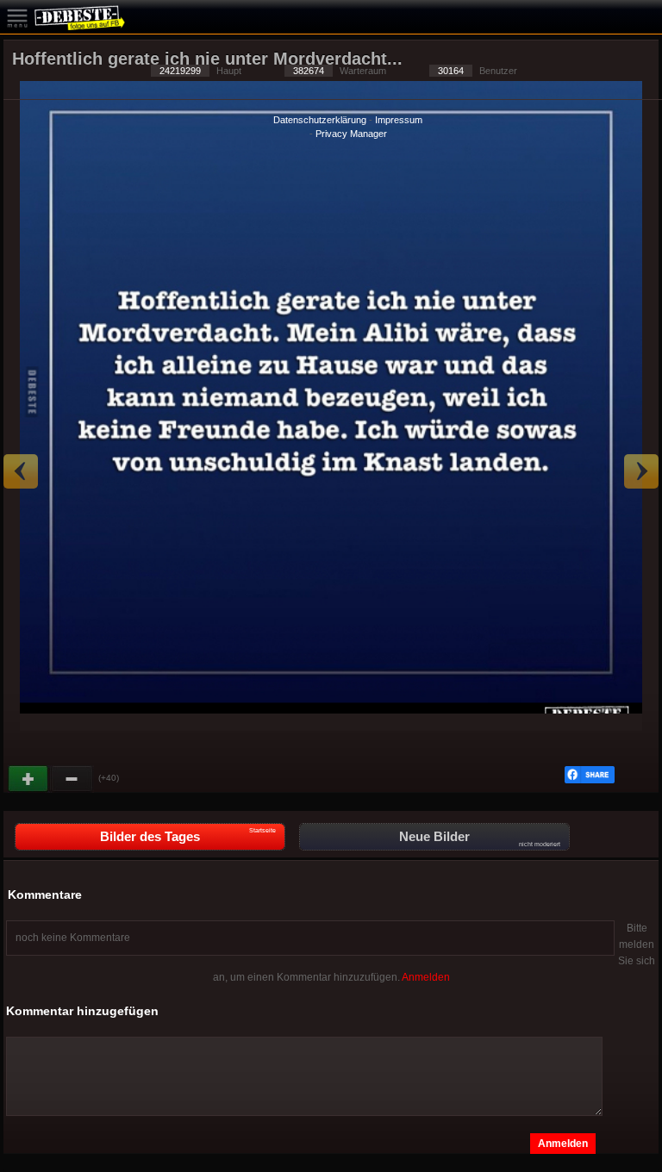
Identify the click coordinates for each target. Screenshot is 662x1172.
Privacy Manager (351, 133)
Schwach (72, 779)
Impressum (398, 120)
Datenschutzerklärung (319, 120)
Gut (29, 779)
